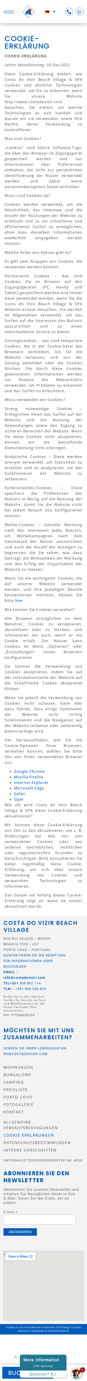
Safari (20, 793)
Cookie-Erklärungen (28, 1135)
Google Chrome (29, 771)
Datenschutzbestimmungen (37, 1142)
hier (19, 600)
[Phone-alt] (69, 12)
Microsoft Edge (29, 788)
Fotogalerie (18, 1104)
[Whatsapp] (80, 12)
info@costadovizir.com (24, 977)
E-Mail (10, 1212)
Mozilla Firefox (29, 777)
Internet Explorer (31, 782)
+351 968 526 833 (30, 988)
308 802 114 (22, 983)
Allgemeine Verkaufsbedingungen (30, 1125)
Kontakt (13, 1112)
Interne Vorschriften (30, 1150)
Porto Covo (18, 1097)
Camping (13, 1082)
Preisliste (15, 1089)
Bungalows (17, 1074)
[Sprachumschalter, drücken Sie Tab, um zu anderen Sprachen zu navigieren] (50, 11)
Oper (19, 799)
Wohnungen (18, 1067)
